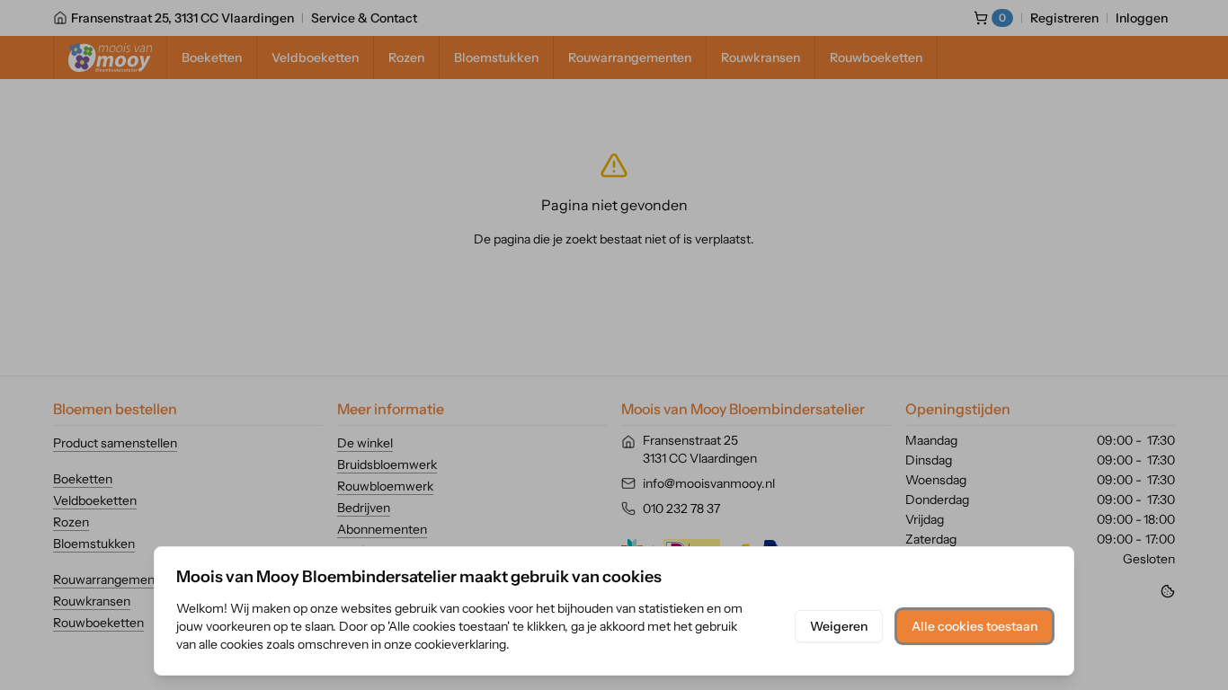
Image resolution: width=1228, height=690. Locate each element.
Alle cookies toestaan (974, 626)
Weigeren (839, 626)
